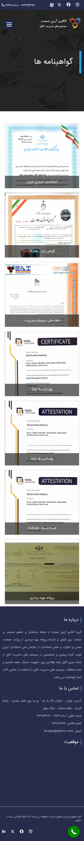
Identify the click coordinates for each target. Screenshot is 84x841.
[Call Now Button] (74, 832)
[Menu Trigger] (9, 24)
